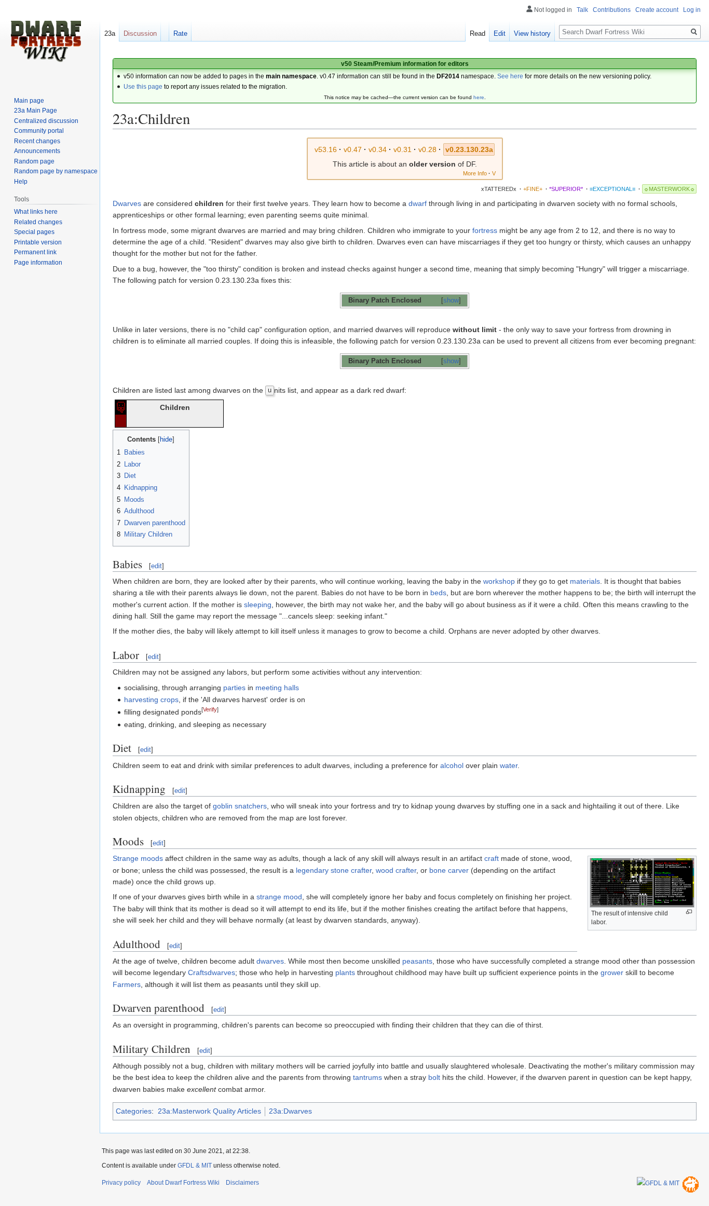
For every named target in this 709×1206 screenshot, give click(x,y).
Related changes (38, 222)
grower (612, 972)
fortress (484, 230)
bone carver (449, 870)
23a (109, 33)
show (451, 300)
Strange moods (138, 858)
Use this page (143, 87)
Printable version (38, 242)
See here (510, 76)
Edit (500, 33)
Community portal (39, 130)
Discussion (140, 33)
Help (21, 181)
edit (156, 566)
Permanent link (35, 252)
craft (491, 858)
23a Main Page (35, 110)
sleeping (257, 604)
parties (234, 687)
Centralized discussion (46, 121)
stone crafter (351, 870)
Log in (692, 9)
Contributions (612, 9)
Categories (134, 1111)
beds (438, 592)
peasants (417, 961)
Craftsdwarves (211, 972)
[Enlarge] (689, 912)
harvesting (141, 699)
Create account (656, 9)
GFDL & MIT (195, 1165)
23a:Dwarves (290, 1111)
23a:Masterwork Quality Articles (209, 1111)
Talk (582, 9)
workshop (499, 581)
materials (585, 581)
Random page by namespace (56, 171)
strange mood (279, 897)
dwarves (270, 961)
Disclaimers (242, 1182)
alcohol (451, 765)
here (478, 97)
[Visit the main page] (45, 41)
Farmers (127, 984)
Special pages (34, 232)
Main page (29, 100)
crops (169, 699)
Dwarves (127, 203)
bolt (434, 1077)
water (508, 765)
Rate (180, 33)
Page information (38, 262)
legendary (312, 870)
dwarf (417, 203)
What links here (36, 211)
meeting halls (277, 687)
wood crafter (396, 870)
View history (532, 33)
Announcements (37, 151)
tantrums (367, 1077)
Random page (34, 161)
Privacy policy (121, 1182)
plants (345, 972)
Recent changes (37, 141)
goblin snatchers (240, 806)
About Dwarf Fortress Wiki (183, 1182)
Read (477, 33)
